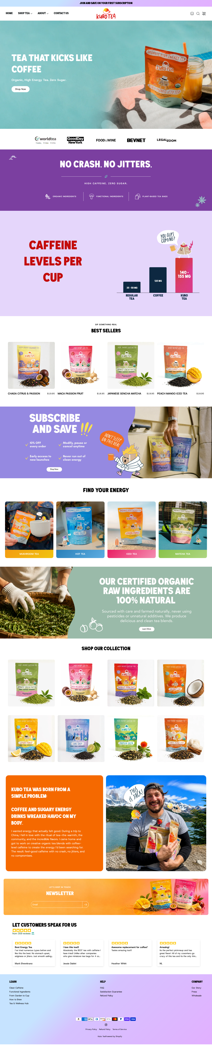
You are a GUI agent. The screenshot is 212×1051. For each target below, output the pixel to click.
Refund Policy (106, 995)
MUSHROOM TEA (29, 553)
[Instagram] (106, 1025)
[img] (107, 930)
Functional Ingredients (19, 991)
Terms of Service (119, 1029)
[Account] (192, 13)
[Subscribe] (85, 904)
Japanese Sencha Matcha (124, 393)
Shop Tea (24, 13)
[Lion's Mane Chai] (180, 738)
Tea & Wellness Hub (19, 1003)
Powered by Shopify (113, 1036)
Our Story (196, 987)
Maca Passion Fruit (70, 393)
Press (194, 991)
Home (9, 13)
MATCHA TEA (182, 553)
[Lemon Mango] (31, 738)
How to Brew (15, 999)
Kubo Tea (101, 1036)
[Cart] (204, 13)
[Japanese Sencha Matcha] (130, 365)
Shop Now (20, 89)
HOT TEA (80, 553)
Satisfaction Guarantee (111, 991)
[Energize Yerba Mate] (130, 683)
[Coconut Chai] (180, 683)
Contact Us (61, 13)
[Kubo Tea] (106, 13)
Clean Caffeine (16, 987)
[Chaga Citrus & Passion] (31, 365)
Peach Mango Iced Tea (172, 393)
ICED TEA (131, 553)
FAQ (102, 987)
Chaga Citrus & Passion (24, 393)
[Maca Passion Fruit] (81, 365)
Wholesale (196, 995)
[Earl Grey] (81, 738)
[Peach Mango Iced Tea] (180, 365)
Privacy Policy (91, 1029)
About (42, 13)
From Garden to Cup (19, 995)
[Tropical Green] (130, 738)
